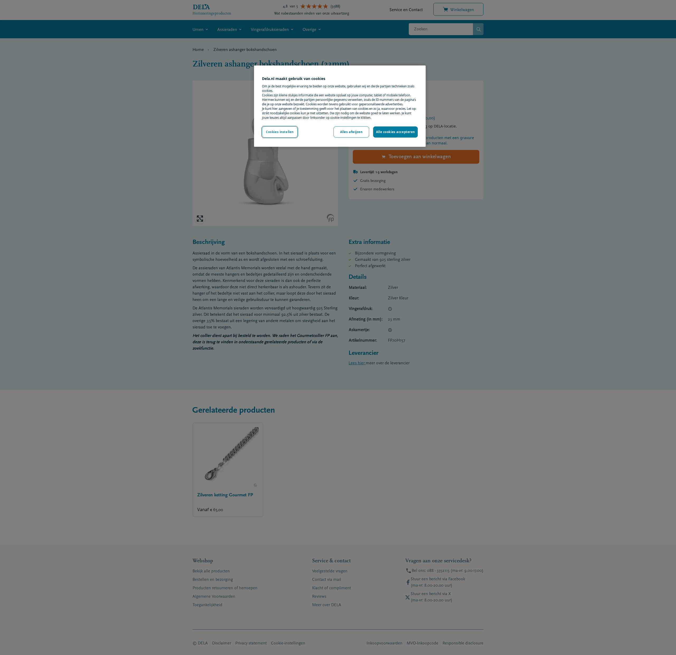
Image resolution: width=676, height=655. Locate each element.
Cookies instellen (280, 132)
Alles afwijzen (351, 132)
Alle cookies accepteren (395, 132)
